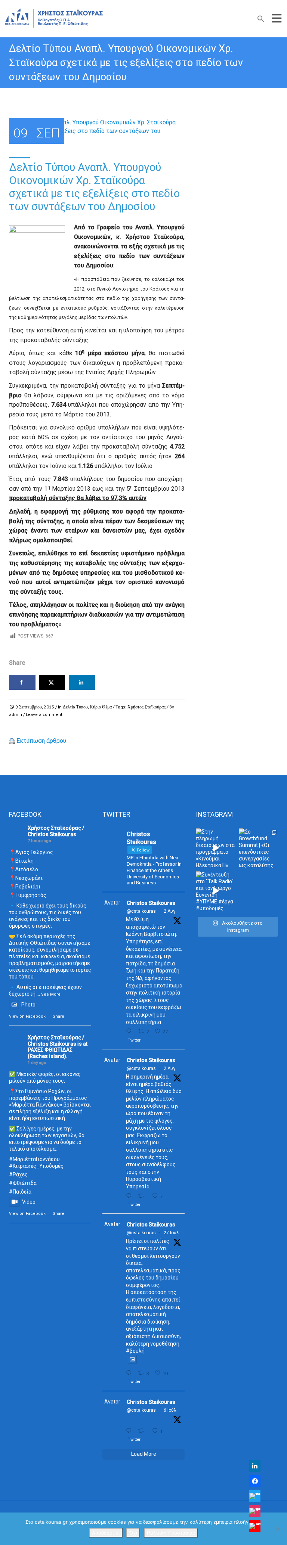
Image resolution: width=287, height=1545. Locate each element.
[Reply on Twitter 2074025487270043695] (130, 1431)
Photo (28, 1005)
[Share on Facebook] (22, 682)
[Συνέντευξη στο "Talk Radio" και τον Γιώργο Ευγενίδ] (215, 890)
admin (15, 714)
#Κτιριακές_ (24, 1166)
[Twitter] (254, 1496)
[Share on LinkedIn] (82, 682)
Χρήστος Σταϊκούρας (146, 707)
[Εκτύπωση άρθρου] (12, 740)
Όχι (133, 1533)
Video (29, 1202)
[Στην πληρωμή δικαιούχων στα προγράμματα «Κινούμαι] (215, 848)
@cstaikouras (141, 911)
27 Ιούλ (171, 1232)
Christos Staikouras (151, 903)
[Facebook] (254, 1481)
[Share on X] (52, 682)
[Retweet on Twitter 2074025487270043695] (143, 1431)
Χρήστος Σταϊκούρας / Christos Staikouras (56, 831)
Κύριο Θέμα (101, 707)
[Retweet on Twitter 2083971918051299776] (143, 1196)
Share (58, 1016)
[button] (261, 20)
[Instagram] (254, 1511)
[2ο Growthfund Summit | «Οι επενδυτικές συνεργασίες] (258, 848)
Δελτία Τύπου (75, 707)
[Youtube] (254, 1526)
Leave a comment (44, 714)
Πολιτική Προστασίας (171, 1533)
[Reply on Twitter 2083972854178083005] (130, 1031)
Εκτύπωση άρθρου (41, 740)
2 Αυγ (169, 911)
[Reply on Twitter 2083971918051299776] (130, 1196)
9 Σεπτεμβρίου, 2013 (34, 707)
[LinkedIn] (254, 1466)
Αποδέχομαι (106, 1533)
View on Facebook (27, 1016)
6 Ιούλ (170, 1410)
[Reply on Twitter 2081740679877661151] (130, 1373)
